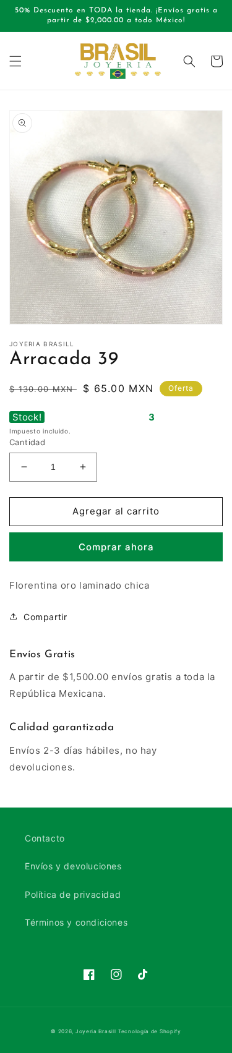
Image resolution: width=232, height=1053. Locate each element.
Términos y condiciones (76, 922)
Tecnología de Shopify (149, 1031)
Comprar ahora (116, 547)
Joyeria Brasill (95, 1031)
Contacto (45, 838)
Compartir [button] (45, 617)
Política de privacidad (73, 894)
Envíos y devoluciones (73, 866)
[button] (15, 61)
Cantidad (27, 442)
